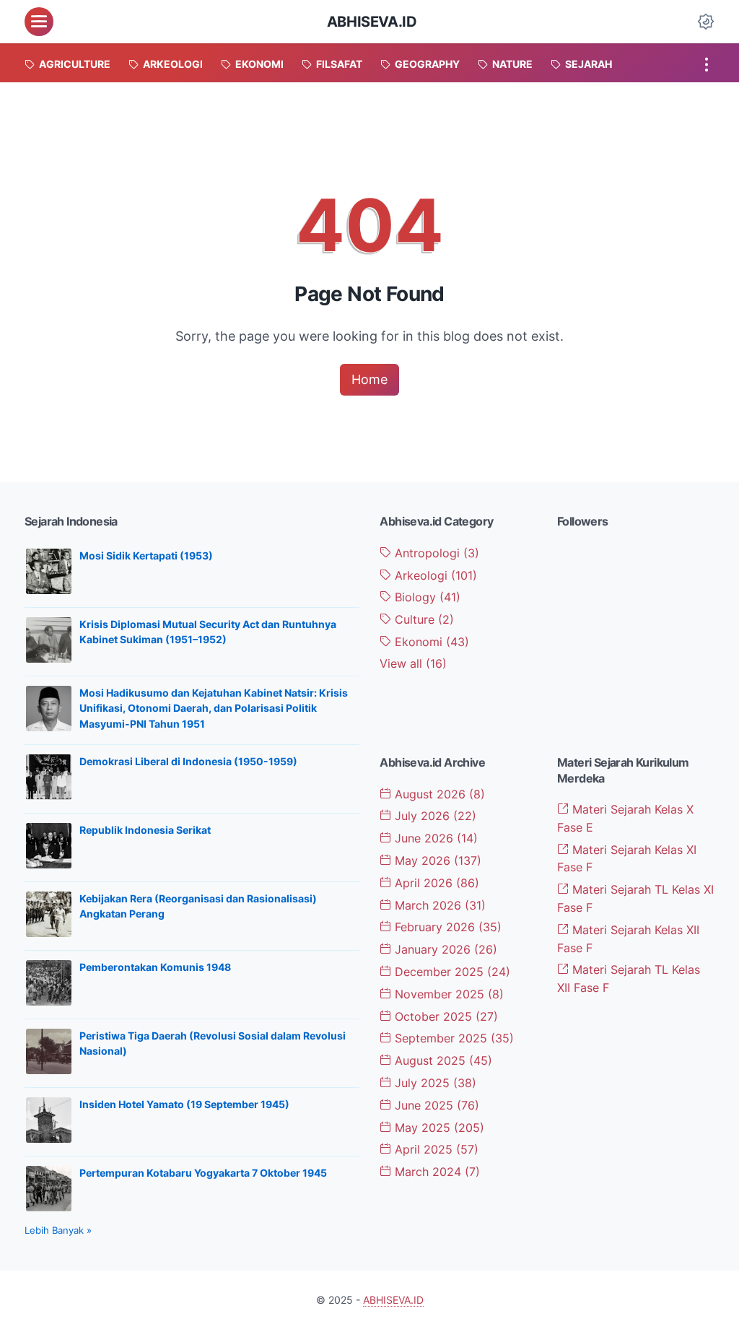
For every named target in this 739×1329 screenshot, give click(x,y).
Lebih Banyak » (58, 1230)
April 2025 (434, 1149)
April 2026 (435, 883)
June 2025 (435, 1105)
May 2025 (437, 1127)
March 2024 (435, 1171)
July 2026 (433, 816)
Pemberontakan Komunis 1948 (155, 967)
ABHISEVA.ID (372, 21)
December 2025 (450, 971)
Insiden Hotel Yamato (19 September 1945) (184, 1104)
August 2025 (441, 1060)
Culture (422, 619)
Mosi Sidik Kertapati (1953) (146, 555)
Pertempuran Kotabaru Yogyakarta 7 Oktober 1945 (203, 1173)
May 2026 (436, 860)
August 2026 (438, 794)
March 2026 (438, 905)
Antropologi (435, 553)
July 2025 (433, 1083)
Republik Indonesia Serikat (145, 830)
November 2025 (447, 994)
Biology (425, 597)
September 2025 (452, 1038)
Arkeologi (434, 575)
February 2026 (446, 927)
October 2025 (444, 1016)
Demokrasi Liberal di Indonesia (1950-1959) (188, 761)
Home (369, 379)
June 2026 (434, 838)
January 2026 (444, 949)
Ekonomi (430, 642)
